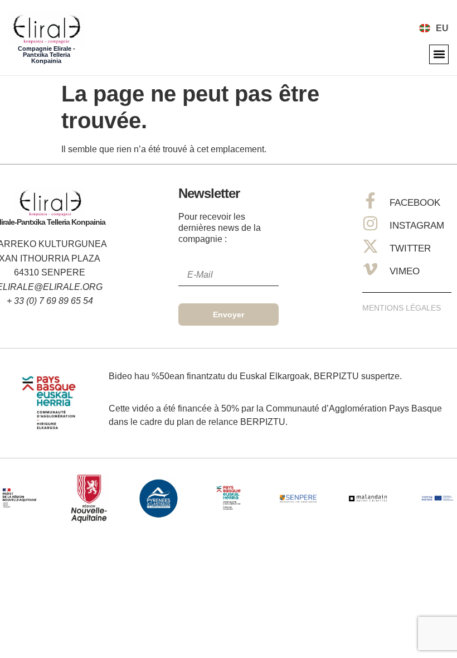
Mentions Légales (401, 307)
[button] (439, 54)
